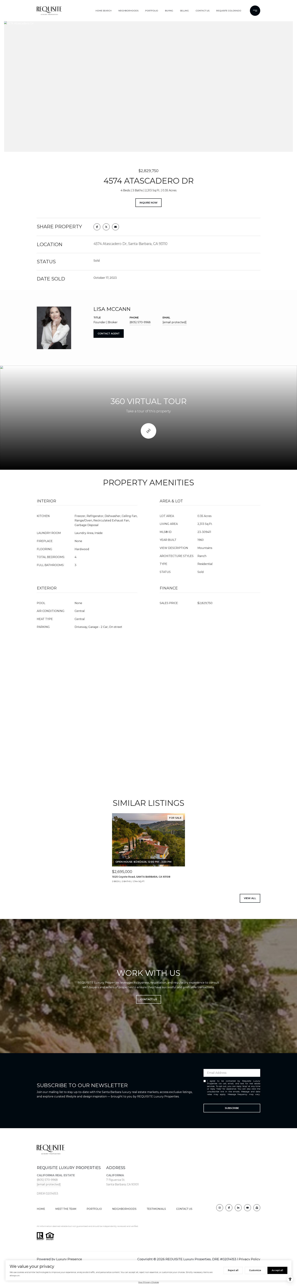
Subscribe (232, 1108)
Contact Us (184, 1208)
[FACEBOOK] (229, 1207)
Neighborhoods (124, 1208)
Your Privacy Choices (148, 1282)
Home (41, 1208)
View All (250, 898)
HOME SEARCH (104, 10)
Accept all (277, 1270)
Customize (255, 1270)
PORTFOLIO (151, 10)
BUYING (169, 10)
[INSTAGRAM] (219, 1207)
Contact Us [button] (148, 999)
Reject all (233, 1270)
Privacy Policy (214, 1097)
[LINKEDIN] (238, 1207)
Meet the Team (65, 1208)
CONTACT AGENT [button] (109, 333)
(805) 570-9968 (140, 322)
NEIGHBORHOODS (128, 10)
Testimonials (156, 1208)
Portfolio (94, 1208)
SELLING (184, 10)
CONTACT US (202, 10)
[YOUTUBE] (247, 1207)
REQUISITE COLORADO (228, 10)
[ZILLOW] (256, 1207)
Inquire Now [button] (148, 202)
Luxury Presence (69, 1259)
